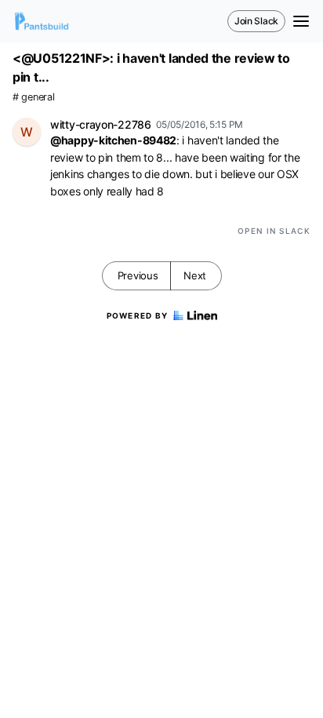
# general (33, 97)
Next (194, 275)
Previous (138, 275)
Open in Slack (274, 230)
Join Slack (256, 21)
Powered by (138, 315)
